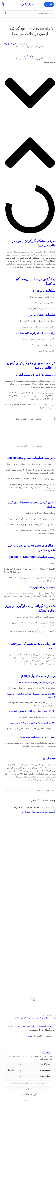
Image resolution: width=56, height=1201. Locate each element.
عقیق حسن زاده (10, 43)
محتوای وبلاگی (30, 56)
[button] (30, 93)
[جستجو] (5, 13)
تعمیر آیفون (38, 1026)
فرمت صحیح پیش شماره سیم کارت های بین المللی (35, 1017)
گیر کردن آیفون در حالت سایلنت (21, 1026)
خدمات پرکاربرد (43, 1085)
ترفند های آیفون (48, 1026)
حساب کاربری (43, 1073)
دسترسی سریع (43, 1079)
